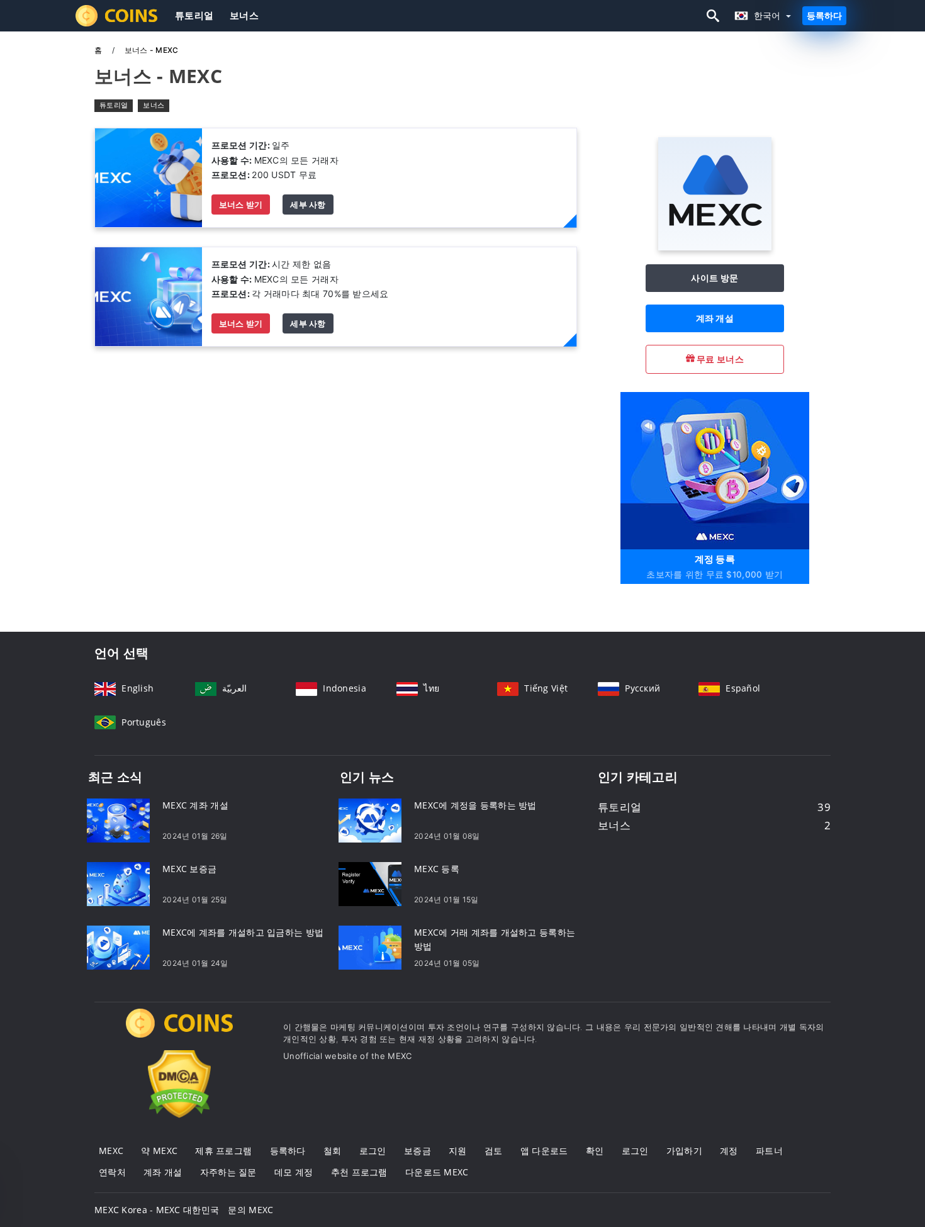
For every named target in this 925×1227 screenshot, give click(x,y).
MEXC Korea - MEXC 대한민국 (156, 1210)
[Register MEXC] (714, 469)
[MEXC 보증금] (118, 883)
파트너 (769, 1151)
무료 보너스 (719, 359)
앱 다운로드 (544, 1151)
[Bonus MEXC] (148, 177)
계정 (729, 1151)
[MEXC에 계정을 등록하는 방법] (370, 820)
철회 (332, 1151)
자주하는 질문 (228, 1172)
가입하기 (684, 1151)
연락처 (112, 1172)
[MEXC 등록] (370, 883)
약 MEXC (159, 1151)
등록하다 (824, 15)
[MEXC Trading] (179, 1035)
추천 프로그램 (359, 1172)
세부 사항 (307, 204)
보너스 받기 (241, 204)
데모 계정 (293, 1172)
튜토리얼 (194, 15)
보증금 (417, 1151)
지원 (458, 1151)
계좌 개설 (715, 318)
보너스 (244, 15)
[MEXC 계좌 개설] (118, 820)
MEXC (111, 1151)
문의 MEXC (250, 1210)
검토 (494, 1151)
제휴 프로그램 (223, 1151)
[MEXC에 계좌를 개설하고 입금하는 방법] (118, 947)
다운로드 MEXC (437, 1172)
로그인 (372, 1151)
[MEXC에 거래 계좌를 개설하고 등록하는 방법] (370, 947)
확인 (595, 1151)
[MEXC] (714, 247)
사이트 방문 (714, 277)
